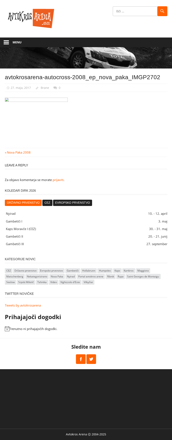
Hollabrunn (88, 270)
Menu (17, 42)
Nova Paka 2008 (19, 152)
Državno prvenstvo (23, 202)
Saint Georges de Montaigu (143, 276)
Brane (45, 88)
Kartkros (129, 270)
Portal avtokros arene (90, 276)
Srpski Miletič (26, 282)
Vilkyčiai (88, 282)
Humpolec (105, 270)
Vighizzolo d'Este (70, 282)
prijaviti (58, 180)
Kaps (117, 270)
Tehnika (42, 282)
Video (53, 282)
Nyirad (71, 276)
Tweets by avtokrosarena (23, 305)
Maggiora (143, 270)
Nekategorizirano (37, 276)
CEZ (47, 202)
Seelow (10, 282)
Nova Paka (57, 276)
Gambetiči (73, 270)
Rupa (121, 276)
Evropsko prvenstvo (72, 202)
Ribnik (110, 276)
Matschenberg (14, 276)
